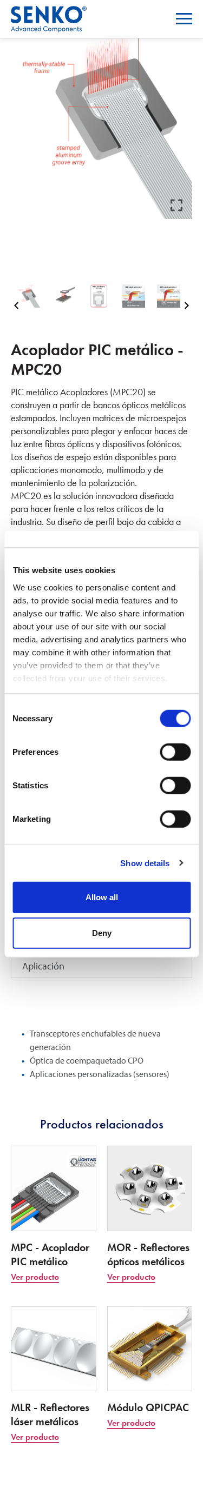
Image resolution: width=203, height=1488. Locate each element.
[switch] (175, 752)
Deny (102, 932)
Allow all (102, 897)
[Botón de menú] (184, 18)
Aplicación (43, 966)
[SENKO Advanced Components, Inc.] (49, 12)
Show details (144, 862)
